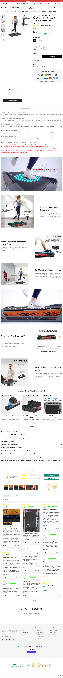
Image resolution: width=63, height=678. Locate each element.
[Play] (31, 174)
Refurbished (40, 40)
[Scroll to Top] (60, 671)
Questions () (15, 496)
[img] (6, 504)
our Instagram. (37, 613)
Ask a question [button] (51, 478)
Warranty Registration (39, 636)
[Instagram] (3, 3)
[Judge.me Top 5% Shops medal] (49, 665)
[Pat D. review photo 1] (11, 515)
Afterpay (22, 636)
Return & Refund (53, 630)
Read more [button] (5, 542)
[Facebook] (2, 639)
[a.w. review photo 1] (31, 520)
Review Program (38, 634)
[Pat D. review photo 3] (7, 523)
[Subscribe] (16, 636)
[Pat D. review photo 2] (4, 523)
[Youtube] (6, 3)
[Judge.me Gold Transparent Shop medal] (54, 486)
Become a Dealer (24, 632)
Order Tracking (38, 630)
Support (17, 7)
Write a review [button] (51, 475)
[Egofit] (31, 7)
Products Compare (39, 632)
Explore (11, 7)
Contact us (22, 630)
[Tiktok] (9, 3)
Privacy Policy (53, 634)
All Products (13, 11)
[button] (60, 7)
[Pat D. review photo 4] (10, 523)
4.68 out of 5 (15, 476)
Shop (6, 7)
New (35, 40)
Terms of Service (53, 636)
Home (8, 11)
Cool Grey (35, 48)
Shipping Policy (53, 632)
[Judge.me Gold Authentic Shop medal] (48, 486)
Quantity (35, 53)
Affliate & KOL (23, 634)
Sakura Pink (40, 48)
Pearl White (45, 48)
